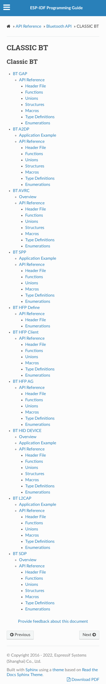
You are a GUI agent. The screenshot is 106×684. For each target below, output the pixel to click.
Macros (32, 111)
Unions (31, 98)
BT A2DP (21, 129)
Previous (22, 635)
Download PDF (84, 680)
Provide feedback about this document (53, 621)
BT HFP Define (26, 308)
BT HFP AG (23, 381)
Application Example (37, 135)
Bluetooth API (59, 26)
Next (87, 635)
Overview (28, 197)
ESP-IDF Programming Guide (56, 8)
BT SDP (20, 554)
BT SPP (19, 252)
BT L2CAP (22, 498)
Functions (34, 92)
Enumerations (37, 123)
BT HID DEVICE (27, 431)
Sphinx (31, 670)
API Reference (28, 26)
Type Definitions (40, 117)
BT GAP (20, 74)
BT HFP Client (26, 332)
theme (58, 670)
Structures (34, 105)
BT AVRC (21, 191)
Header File (35, 86)
